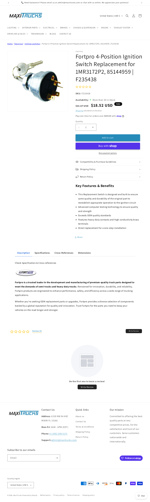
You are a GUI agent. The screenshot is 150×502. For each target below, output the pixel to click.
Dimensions (84, 252)
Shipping (79, 110)
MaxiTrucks (17, 495)
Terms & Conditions (85, 426)
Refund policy (45, 495)
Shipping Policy (83, 432)
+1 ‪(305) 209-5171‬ (58, 433)
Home (10, 43)
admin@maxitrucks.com (64, 440)
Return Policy (82, 437)
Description (23, 252)
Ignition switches (32, 43)
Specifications (42, 252)
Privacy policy (58, 495)
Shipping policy (88, 495)
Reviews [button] (37, 331)
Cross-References (63, 252)
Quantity (79, 121)
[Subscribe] (56, 457)
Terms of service (73, 495)
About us (80, 416)
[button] (13, 28)
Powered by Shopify (29, 495)
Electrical (18, 43)
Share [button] (80, 237)
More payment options (108, 153)
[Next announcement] (141, 3)
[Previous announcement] (8, 3)
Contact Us (81, 421)
